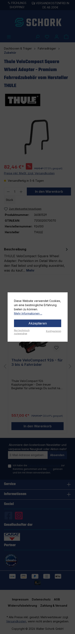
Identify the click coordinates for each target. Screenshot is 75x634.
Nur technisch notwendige (22, 332)
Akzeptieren (37, 323)
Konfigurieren (53, 331)
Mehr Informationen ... (28, 313)
